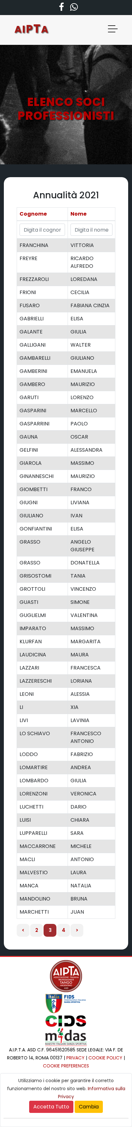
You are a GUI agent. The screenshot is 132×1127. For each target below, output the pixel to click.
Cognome (33, 214)
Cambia (89, 1106)
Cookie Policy (105, 1058)
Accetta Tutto (51, 1106)
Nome (78, 214)
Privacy (75, 1058)
